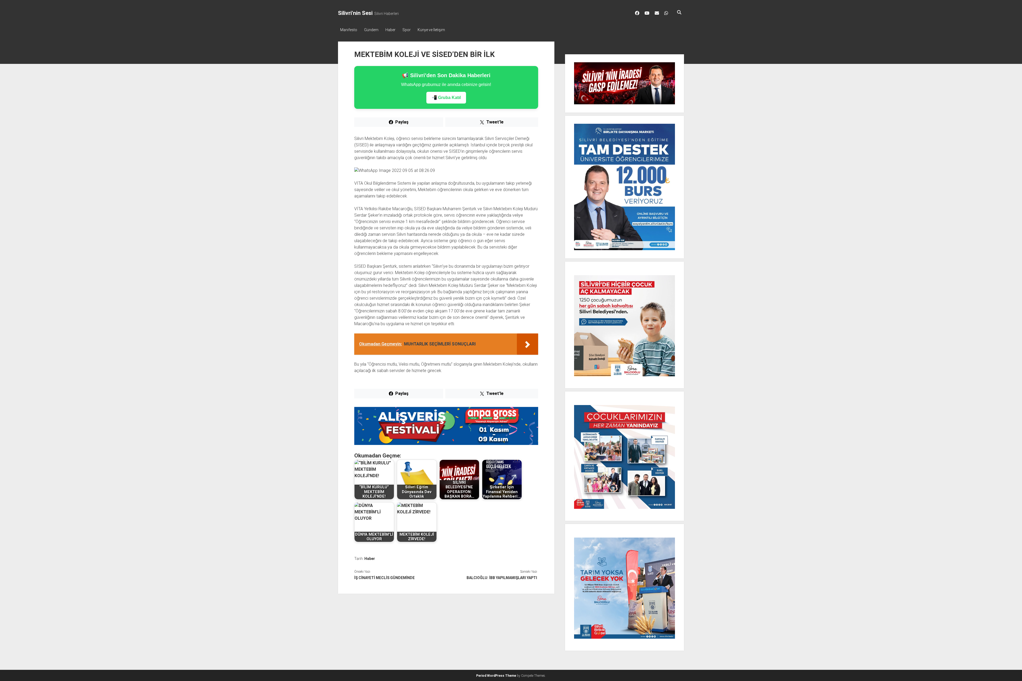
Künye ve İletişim (431, 30)
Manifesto (348, 30)
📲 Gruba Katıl (446, 97)
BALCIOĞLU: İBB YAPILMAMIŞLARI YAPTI (502, 578)
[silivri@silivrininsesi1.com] (657, 13)
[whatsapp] (666, 13)
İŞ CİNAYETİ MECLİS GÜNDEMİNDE (384, 578)
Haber (390, 30)
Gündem (371, 30)
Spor (406, 30)
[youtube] (647, 13)
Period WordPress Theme (496, 676)
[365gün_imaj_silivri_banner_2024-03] (446, 443)
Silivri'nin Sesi (355, 13)
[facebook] (637, 13)
